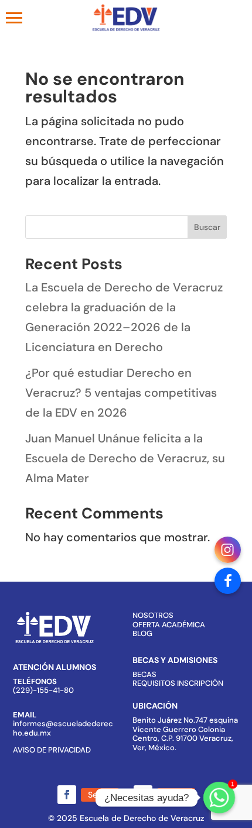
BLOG (142, 633)
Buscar (207, 227)
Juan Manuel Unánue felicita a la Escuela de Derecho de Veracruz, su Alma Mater (125, 458)
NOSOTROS (152, 615)
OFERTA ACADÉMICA (168, 625)
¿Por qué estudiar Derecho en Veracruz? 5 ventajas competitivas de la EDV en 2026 (121, 392)
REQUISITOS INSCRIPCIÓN (177, 683)
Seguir (100, 794)
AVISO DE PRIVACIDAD (52, 750)
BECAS (144, 674)
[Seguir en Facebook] (66, 794)
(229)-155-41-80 (43, 690)
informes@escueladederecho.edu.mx (63, 728)
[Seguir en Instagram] (143, 794)
